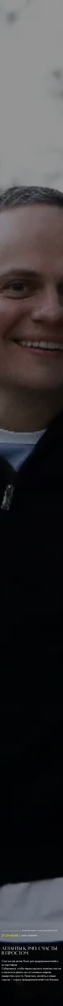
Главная (5, 931)
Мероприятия (15, 931)
